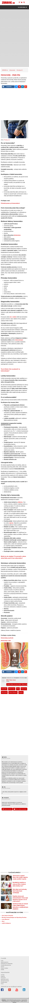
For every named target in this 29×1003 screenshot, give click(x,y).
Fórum (2, 983)
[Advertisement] (14, 23)
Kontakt (2, 969)
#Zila (18, 688)
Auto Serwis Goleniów (7, 915)
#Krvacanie (4, 692)
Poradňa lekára (4, 982)
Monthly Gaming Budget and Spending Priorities (14, 917)
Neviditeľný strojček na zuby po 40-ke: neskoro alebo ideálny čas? (19, 884)
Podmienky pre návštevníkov (6, 963)
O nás (2, 960)
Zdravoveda (12, 70)
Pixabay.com (7, 139)
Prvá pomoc (3, 977)
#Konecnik (23, 688)
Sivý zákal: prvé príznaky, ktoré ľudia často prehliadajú (20, 891)
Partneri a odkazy (4, 968)
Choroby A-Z (20, 70)
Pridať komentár (8, 809)
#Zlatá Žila (4, 688)
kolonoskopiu (19, 340)
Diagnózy (3, 976)
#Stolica (21, 692)
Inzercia (2, 966)
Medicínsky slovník (4, 979)
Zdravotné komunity (5, 980)
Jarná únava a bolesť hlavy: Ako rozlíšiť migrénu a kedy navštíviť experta (20, 877)
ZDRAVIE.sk (5, 70)
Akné (3, 921)
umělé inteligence (6, 923)
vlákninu (20, 502)
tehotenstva (17, 235)
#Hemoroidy (12, 688)
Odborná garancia (4, 962)
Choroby (2, 974)
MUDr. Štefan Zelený (11, 680)
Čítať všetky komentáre (20, 809)
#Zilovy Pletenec (13, 692)
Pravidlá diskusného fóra (6, 965)
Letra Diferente (5, 919)
